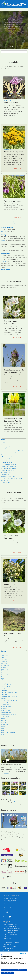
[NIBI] (7, 861)
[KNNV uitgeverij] (7, 866)
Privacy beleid (7, 902)
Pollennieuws (4, 480)
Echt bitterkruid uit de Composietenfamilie (13, 419)
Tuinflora (3, 720)
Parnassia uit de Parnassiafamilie (11, 322)
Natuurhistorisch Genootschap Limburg (12, 478)
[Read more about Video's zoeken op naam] (14, 137)
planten (17, 229)
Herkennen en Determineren (9, 693)
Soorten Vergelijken (6, 712)
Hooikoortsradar (5, 482)
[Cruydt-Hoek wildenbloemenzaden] (7, 871)
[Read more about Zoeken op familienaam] (14, 186)
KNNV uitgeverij (5, 447)
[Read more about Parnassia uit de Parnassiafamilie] (14, 307)
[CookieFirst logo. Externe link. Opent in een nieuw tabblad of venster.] (1, 955)
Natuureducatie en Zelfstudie (9, 700)
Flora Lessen (4, 689)
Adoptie (3, 657)
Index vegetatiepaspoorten (11, 942)
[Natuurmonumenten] (7, 855)
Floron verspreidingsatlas (8, 470)
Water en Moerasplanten (8, 732)
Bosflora (3, 677)
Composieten (5, 773)
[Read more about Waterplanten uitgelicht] (14, 619)
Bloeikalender (5, 671)
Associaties (4, 661)
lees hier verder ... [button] (18, 119)
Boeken (3, 673)
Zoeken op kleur (8, 936)
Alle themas (4, 655)
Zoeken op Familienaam (10, 934)
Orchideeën (4, 702)
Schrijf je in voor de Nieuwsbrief (12, 912)
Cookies (6, 904)
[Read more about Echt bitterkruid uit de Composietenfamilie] (14, 404)
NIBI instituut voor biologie (8, 468)
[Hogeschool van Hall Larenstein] (21, 850)
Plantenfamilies (5, 708)
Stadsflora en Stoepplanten (8, 714)
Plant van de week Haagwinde (11, 537)
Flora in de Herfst (6, 685)
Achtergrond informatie (10, 898)
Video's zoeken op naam (13, 152)
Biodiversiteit (4, 669)
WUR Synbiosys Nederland (8, 465)
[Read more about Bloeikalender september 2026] (14, 570)
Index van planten (11, 102)
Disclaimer (6, 906)
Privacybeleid (23, 953)
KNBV (3, 443)
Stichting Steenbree (6, 463)
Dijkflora (3, 679)
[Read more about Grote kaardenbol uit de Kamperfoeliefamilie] (14, 355)
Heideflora (4, 691)
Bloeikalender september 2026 (11, 585)
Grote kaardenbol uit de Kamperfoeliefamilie (14, 371)
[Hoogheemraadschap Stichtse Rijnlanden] (7, 877)
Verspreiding (4, 724)
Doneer (6, 910)
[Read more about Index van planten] (14, 87)
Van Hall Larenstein (6, 449)
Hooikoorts (4, 695)
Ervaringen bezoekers (10, 900)
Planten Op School (6, 706)
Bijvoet (12, 771)
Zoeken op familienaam (13, 201)
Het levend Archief (6, 472)
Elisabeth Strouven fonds (8, 476)
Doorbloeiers (5, 681)
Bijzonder (3, 667)
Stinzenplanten (5, 716)
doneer (3, 240)
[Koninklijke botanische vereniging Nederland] (7, 850)
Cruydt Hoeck (5, 474)
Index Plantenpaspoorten (11, 926)
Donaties (3, 261)
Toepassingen (5, 718)
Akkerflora (4, 659)
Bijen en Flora (5, 665)
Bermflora (4, 663)
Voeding (3, 728)
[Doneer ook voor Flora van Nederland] (14, 820)
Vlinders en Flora (5, 726)
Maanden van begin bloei (11, 930)
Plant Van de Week (6, 704)
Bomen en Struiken (6, 675)
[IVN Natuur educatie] (21, 861)
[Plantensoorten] (14, 223)
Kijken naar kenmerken (10, 932)
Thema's (3, 652)
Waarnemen (4, 730)
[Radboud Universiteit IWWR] (21, 871)
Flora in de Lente (5, 687)
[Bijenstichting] (21, 855)
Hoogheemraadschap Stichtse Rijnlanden (12, 451)
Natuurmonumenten (7, 445)
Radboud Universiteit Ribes (8, 467)
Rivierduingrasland (6, 710)
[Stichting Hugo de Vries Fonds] (21, 866)
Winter (3, 734)
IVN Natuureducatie (6, 457)
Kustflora (3, 698)
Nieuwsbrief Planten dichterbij (12, 908)
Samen (3, 439)
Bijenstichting (4, 461)
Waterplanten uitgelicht (14, 633)
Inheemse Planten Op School (9, 696)
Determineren (7, 100)
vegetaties (4, 231)
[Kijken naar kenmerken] (14, 788)
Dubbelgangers (5, 683)
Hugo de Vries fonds (6, 459)
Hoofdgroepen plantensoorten (12, 928)
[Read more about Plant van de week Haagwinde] (14, 521)
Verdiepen (4, 722)
